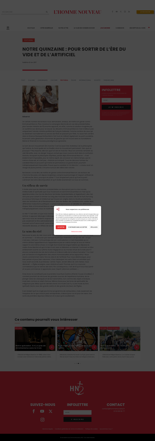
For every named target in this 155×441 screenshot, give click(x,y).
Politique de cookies (76, 231)
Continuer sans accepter (77, 227)
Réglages (94, 227)
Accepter (60, 227)
